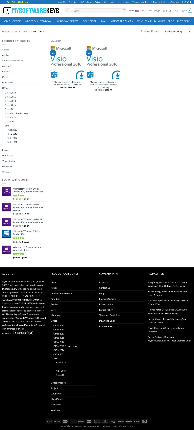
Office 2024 (10, 117)
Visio (26, 31)
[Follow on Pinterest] (190, 2)
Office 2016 (10, 105)
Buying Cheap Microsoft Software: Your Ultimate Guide (167, 320)
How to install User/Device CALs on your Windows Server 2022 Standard (167, 311)
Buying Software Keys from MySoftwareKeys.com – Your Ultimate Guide (169, 339)
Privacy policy (109, 2)
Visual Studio (8, 161)
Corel (5, 77)
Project (5, 149)
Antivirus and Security (12, 60)
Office (16, 21)
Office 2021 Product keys (16, 113)
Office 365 (31, 21)
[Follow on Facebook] (182, 2)
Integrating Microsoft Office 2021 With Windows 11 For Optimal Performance (167, 284)
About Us (61, 2)
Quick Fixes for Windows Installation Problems (166, 330)
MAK (104, 21)
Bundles (159, 21)
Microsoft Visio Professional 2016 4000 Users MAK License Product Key (103, 84)
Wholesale (144, 21)
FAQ (82, 2)
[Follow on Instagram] (185, 2)
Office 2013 (10, 101)
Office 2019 (10, 109)
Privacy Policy (127, 426)
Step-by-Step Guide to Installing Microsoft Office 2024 (168, 302)
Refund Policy (123, 2)
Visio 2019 (12, 138)
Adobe (5, 55)
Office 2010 (10, 93)
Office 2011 (10, 97)
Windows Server (67, 21)
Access (5, 49)
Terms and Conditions (141, 2)
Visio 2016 (12, 134)
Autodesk (183, 21)
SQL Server (90, 21)
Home (6, 21)
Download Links (159, 2)
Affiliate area (174, 2)
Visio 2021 (12, 142)
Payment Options (94, 2)
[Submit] (124, 10)
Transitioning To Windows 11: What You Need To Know (167, 293)
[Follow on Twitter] (188, 2)
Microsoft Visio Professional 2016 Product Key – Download (67, 83)
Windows (46, 21)
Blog (171, 21)
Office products (122, 21)
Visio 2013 (12, 130)
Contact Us (73, 2)
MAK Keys (7, 82)
